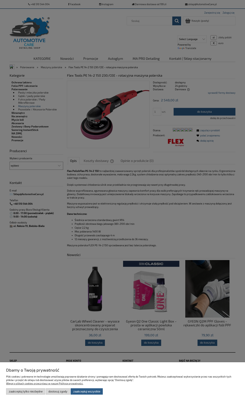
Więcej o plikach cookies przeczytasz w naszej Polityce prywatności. (44, 383)
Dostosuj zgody (57, 391)
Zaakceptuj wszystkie (86, 391)
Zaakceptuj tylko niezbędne (26, 391)
